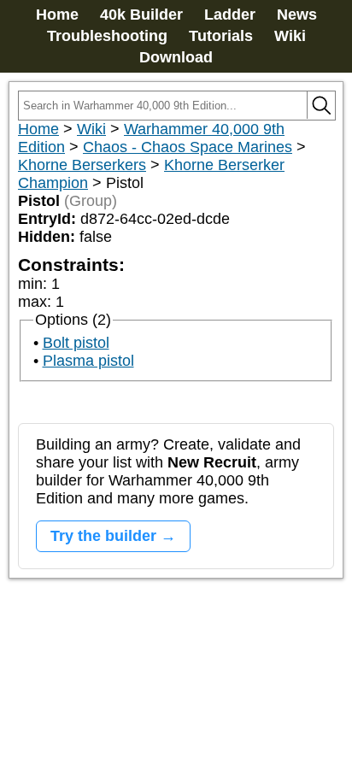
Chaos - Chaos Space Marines (187, 147)
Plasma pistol (88, 360)
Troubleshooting (107, 35)
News (297, 14)
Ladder (229, 14)
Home (57, 14)
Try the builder (103, 535)
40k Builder (141, 14)
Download (176, 57)
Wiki (290, 35)
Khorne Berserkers (82, 164)
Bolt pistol (76, 342)
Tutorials (221, 35)
